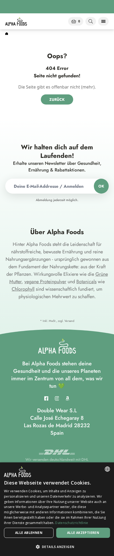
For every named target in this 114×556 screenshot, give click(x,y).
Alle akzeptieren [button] (83, 532)
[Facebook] (46, 398)
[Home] (6, 34)
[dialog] (57, 509)
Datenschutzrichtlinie (71, 523)
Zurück (57, 99)
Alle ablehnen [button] (28, 532)
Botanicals (86, 281)
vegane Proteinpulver (45, 281)
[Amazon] (67, 398)
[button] (57, 546)
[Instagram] (57, 398)
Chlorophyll (23, 289)
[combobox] (107, 469)
